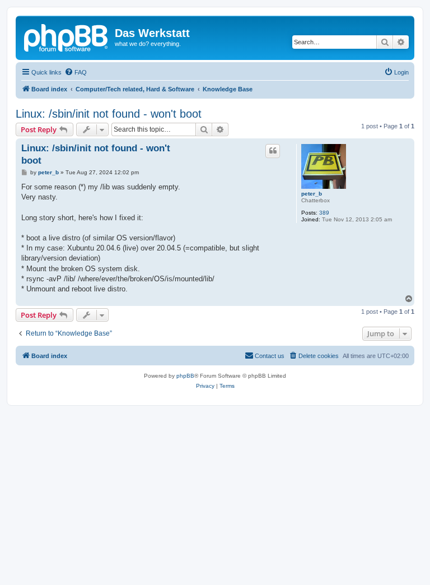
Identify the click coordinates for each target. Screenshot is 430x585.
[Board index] (66, 36)
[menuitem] (75, 72)
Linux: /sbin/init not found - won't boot (109, 114)
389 (324, 213)
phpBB (185, 376)
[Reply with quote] (272, 150)
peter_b (311, 194)
